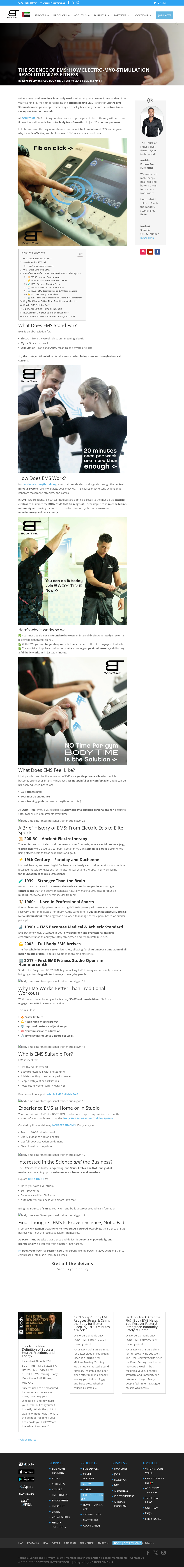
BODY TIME (28, 118)
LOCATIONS (141, 15)
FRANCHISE (121, 1468)
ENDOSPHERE (60, 1500)
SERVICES (40, 15)
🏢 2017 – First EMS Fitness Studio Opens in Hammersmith (55, 297)
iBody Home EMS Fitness (36, 1378)
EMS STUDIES (153, 1518)
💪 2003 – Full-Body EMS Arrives (43, 294)
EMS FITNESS (60, 1495)
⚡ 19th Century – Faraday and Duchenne (47, 280)
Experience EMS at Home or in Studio (42, 308)
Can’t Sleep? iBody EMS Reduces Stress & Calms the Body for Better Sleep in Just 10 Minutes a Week (92, 1323)
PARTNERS (120, 15)
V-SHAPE (57, 1489)
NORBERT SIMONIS (101, 1562)
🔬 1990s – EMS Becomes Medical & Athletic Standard (52, 290)
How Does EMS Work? (34, 262)
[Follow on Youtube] (150, 252)
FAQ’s (148, 1513)
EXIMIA (56, 1478)
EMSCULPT (58, 1506)
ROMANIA (33, 1543)
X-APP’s (87, 1489)
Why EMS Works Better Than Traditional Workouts (49, 301)
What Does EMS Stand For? (37, 258)
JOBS (117, 1474)
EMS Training (92, 80)
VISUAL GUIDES (61, 1517)
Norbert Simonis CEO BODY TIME (42, 80)
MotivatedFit (90, 1520)
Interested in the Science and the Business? (46, 312)
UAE (20, 1543)
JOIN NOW (164, 15)
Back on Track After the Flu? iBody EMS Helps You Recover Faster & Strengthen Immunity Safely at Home (143, 1323)
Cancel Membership (115, 1557)
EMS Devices (39, 1370)
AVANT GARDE (91, 1525)
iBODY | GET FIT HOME (127, 1543)
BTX (116, 1485)
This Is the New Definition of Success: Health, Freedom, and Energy (38, 1351)
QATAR (56, 1543)
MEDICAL (27, 1382)
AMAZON (103, 1543)
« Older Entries (27, 1439)
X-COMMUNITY (92, 1514)
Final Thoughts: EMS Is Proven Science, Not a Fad (49, 316)
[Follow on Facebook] (157, 252)
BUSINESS (100, 15)
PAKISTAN (70, 1543)
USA (45, 1543)
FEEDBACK (120, 1479)
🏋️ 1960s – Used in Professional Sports (46, 287)
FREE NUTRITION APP (91, 1497)
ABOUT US (80, 15)
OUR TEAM (151, 1508)
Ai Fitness (148, 1543)
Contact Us (137, 1557)
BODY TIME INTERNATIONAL (53, 1562)
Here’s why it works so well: (40, 266)
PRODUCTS (60, 15)
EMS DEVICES (91, 1468)
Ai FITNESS (58, 1484)
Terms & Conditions (30, 1557)
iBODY (87, 1484)
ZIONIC (56, 1511)
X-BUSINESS (121, 1490)
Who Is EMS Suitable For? (36, 305)
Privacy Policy (54, 1557)
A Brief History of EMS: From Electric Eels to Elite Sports (52, 273)
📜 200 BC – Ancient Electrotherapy (44, 277)
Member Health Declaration (83, 1557)
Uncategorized (82, 1344)
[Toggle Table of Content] (78, 254)
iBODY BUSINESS (124, 1496)
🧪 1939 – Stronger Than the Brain (44, 284)
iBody (54, 1374)
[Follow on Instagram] (143, 252)
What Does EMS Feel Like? (36, 269)
